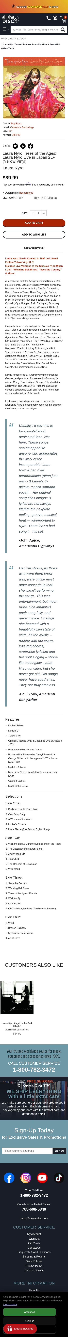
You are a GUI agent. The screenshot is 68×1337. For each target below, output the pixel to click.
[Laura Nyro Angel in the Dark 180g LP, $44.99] (17, 998)
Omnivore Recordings (22, 127)
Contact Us (34, 1247)
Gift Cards (34, 1243)
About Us (34, 1290)
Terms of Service (34, 1270)
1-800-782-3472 (34, 1069)
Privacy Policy (34, 1265)
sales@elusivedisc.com (34, 1218)
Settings (29, 1320)
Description (34, 248)
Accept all (29, 1311)
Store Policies (34, 1261)
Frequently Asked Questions (34, 1252)
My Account (34, 1234)
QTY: (24, 213)
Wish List (34, 1238)
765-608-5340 (34, 1209)
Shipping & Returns (34, 1256)
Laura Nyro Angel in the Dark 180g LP (17, 1024)
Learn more (10, 1304)
